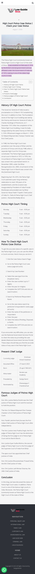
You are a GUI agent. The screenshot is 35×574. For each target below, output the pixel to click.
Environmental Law (17, 535)
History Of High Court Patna (13, 85)
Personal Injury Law (17, 521)
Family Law (17, 528)
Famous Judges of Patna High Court (16, 96)
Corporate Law (17, 531)
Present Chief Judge (10, 94)
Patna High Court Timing (12, 87)
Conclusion (7, 98)
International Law (17, 524)
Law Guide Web (17, 538)
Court (23, 154)
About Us (17, 555)
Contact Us (17, 558)
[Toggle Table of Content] (29, 82)
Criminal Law (17, 541)
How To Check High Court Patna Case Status (16, 90)
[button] (4, 570)
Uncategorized (17, 545)
